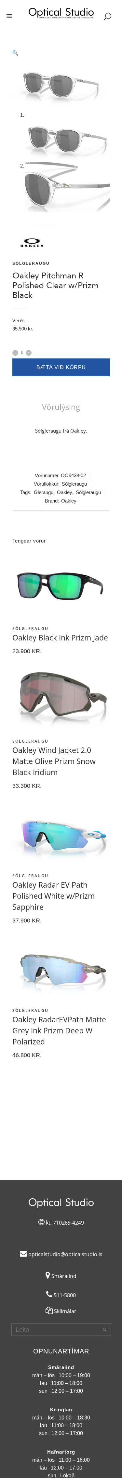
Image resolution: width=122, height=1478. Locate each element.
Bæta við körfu (61, 367)
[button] (61, 53)
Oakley (64, 492)
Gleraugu (43, 492)
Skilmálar (64, 1311)
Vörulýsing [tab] (61, 406)
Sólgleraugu (31, 263)
